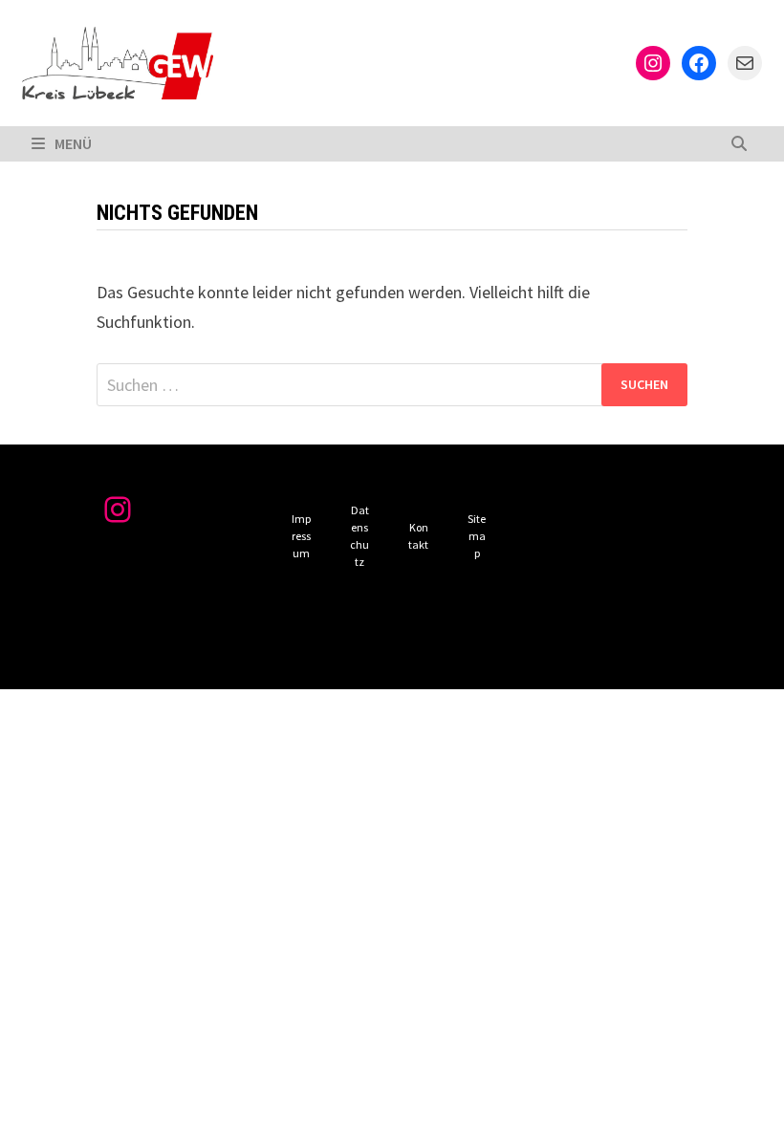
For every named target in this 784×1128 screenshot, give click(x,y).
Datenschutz (359, 536)
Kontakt (418, 536)
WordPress (348, 658)
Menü (73, 143)
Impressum (301, 535)
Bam (428, 658)
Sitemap (477, 535)
